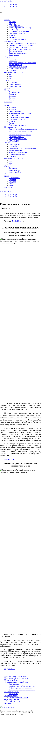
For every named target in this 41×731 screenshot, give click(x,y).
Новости (12, 35)
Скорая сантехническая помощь (20, 45)
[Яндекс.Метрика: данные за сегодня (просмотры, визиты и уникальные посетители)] (7, 707)
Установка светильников (18, 67)
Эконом (12, 98)
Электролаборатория (16, 51)
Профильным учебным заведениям (22, 686)
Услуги (7, 57)
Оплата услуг (14, 29)
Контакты (8, 102)
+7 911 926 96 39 (17, 221)
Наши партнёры (15, 86)
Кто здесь (12, 24)
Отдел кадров (14, 55)
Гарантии (12, 70)
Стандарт (12, 96)
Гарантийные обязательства (19, 31)
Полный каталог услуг (17, 69)
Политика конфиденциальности (16, 678)
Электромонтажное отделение (20, 49)
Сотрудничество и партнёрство (16, 682)
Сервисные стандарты (17, 33)
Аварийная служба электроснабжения (23, 43)
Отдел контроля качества (18, 53)
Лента (6, 80)
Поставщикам (14, 684)
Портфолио (13, 61)
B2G (10, 78)
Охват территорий (16, 26)
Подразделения (10, 41)
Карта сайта (13, 694)
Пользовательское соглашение (15, 676)
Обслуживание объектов (13, 72)
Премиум (12, 94)
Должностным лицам (12, 701)
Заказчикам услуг (10, 696)
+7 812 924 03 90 (10, 6)
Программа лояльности (17, 39)
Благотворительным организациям (22, 690)
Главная (7, 20)
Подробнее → (9, 459)
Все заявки (13, 82)
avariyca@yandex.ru (7, 1)
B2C (10, 74)
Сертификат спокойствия (18, 698)
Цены (6, 90)
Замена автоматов (15, 65)
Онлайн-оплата (14, 92)
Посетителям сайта (11, 692)
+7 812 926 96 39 (10, 5)
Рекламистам (9, 703)
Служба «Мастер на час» (18, 47)
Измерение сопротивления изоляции (22, 63)
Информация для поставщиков (20, 688)
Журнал (7, 88)
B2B (10, 76)
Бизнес (11, 100)
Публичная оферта (11, 680)
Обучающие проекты (12, 700)
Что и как (12, 22)
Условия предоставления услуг (20, 28)
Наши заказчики (15, 84)
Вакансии (12, 37)
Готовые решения (15, 59)
